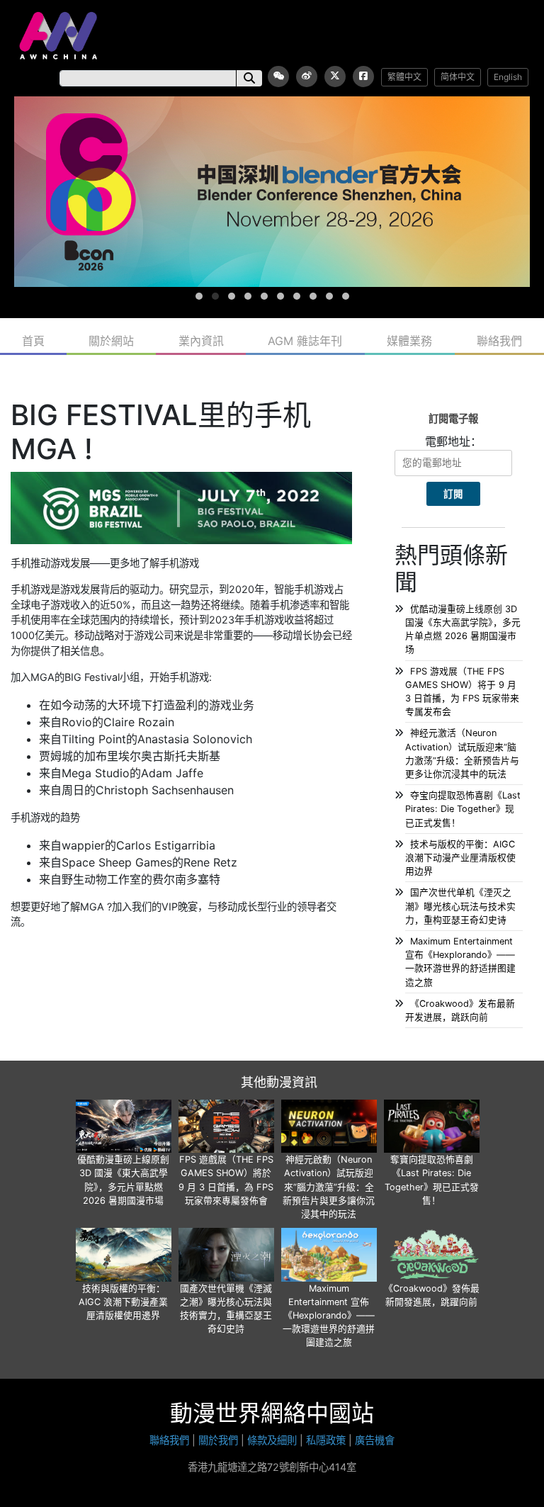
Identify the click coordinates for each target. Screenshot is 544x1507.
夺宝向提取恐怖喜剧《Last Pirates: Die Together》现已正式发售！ (463, 809)
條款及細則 (272, 1440)
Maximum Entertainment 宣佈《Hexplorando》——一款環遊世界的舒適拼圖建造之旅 (329, 1315)
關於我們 (218, 1440)
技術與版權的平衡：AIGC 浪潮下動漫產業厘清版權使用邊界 (123, 1302)
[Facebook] (363, 76)
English (508, 77)
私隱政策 (326, 1440)
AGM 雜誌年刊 (305, 341)
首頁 (33, 341)
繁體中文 (404, 77)
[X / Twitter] (335, 76)
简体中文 (458, 77)
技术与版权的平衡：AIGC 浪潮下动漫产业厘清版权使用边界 (460, 857)
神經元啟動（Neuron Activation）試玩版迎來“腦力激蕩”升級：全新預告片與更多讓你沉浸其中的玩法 (329, 1186)
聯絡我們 (499, 341)
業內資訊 (201, 341)
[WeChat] (278, 76)
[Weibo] (306, 76)
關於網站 (111, 341)
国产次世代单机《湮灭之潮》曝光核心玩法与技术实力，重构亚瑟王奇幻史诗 (460, 906)
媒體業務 (409, 341)
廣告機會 (375, 1440)
